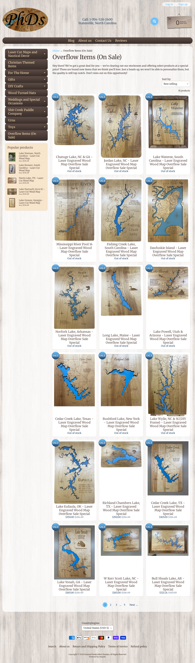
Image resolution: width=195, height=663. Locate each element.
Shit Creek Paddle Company (28, 112)
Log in (169, 4)
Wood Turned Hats (22, 93)
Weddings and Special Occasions (28, 102)
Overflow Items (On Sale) (22, 135)
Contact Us (103, 40)
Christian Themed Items (21, 64)
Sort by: (166, 79)
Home (56, 50)
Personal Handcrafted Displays (96, 654)
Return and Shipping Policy (89, 646)
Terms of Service (118, 646)
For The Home (28, 73)
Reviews (121, 40)
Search (52, 646)
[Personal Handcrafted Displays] (25, 21)
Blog (71, 40)
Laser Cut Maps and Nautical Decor (28, 54)
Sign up (183, 4)
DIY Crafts (28, 87)
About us (85, 40)
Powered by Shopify (97, 657)
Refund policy (139, 646)
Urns (11, 120)
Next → (133, 604)
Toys (28, 127)
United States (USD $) (96, 627)
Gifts (28, 80)
